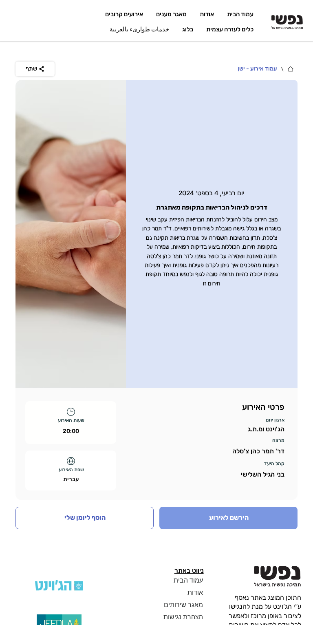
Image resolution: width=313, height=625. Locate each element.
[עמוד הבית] (291, 69)
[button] (84, 518)
